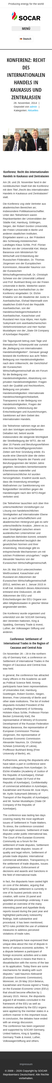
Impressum (26, 1064)
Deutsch (27, 39)
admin (33, 106)
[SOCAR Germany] (26, 19)
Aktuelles (33, 110)
